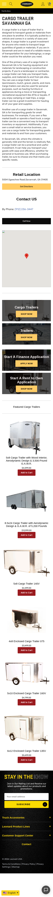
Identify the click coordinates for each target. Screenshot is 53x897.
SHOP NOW (26, 314)
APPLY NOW (26, 363)
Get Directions (26, 186)
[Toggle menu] (4, 4)
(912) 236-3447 (24, 209)
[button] (27, 256)
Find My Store (6, 11)
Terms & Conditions (11, 864)
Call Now (26, 221)
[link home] (26, 4)
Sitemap (16, 867)
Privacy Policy (28, 864)
